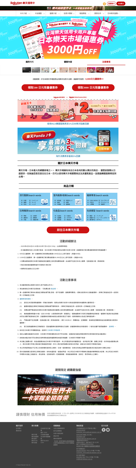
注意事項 (106, 62)
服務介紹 (53, 13)
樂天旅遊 (34, 442)
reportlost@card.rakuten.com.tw (86, 438)
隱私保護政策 (57, 438)
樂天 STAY (44, 432)
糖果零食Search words (97, 195)
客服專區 (82, 13)
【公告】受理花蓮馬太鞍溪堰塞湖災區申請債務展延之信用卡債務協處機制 (63, 443)
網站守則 (56, 436)
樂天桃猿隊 (35, 436)
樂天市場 (34, 434)
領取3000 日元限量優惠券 (93, 87)
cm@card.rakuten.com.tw (84, 459)
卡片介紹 (23, 13)
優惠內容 (68, 62)
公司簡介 (18, 428)
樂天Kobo (35, 440)
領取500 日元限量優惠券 (43, 87)
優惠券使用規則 (25, 299)
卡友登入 (121, 3)
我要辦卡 (111, 3)
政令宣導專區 (57, 431)
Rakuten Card (23, 3)
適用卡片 (30, 62)
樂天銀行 (34, 438)
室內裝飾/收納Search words (66, 195)
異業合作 (97, 13)
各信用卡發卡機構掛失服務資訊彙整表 (88, 446)
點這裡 (53, 289)
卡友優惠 (38, 13)
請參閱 (111, 326)
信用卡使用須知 (58, 433)
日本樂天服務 (113, 13)
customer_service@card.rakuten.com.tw (88, 432)
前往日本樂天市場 (68, 230)
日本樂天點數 (45, 434)
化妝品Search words (63, 211)
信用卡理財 (68, 13)
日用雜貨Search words (30, 211)
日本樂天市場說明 (53, 330)
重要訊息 (18, 430)
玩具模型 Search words (98, 211)
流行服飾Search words (30, 195)
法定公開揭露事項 (58, 428)
